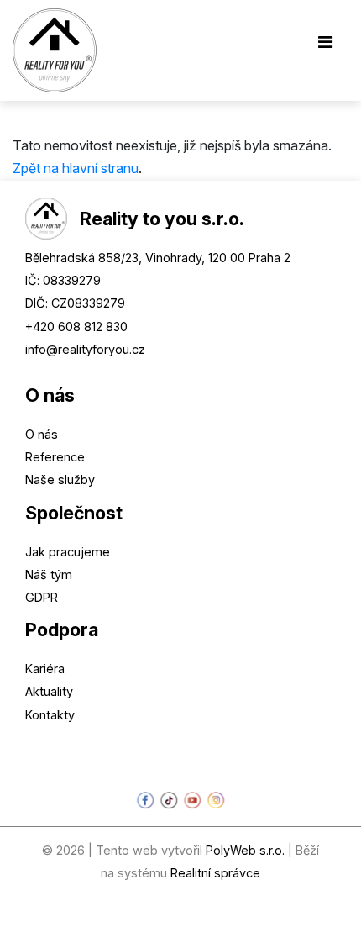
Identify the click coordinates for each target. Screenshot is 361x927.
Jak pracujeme (67, 552)
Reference (55, 457)
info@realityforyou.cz (85, 349)
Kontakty (50, 715)
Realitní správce (215, 873)
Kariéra (45, 668)
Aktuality (49, 691)
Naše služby (60, 479)
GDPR (41, 597)
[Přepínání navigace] (324, 46)
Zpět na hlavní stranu (76, 168)
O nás (41, 434)
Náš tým (48, 574)
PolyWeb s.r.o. (245, 850)
